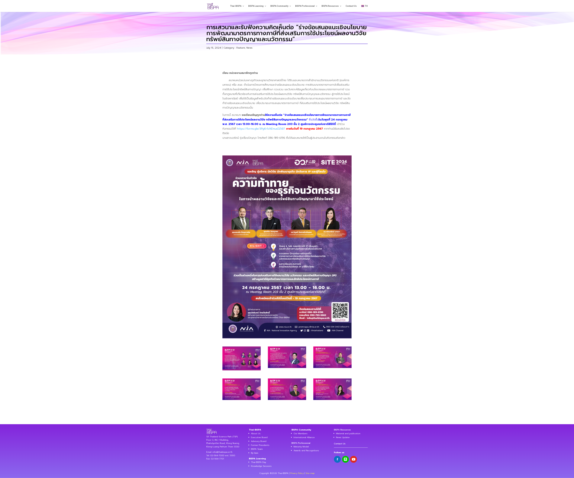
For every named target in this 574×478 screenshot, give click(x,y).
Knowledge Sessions (261, 466)
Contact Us (351, 6)
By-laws (254, 453)
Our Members (300, 433)
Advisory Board (258, 441)
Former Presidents (260, 445)
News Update (343, 437)
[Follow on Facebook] (337, 459)
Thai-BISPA (235, 6)
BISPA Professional (305, 6)
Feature (240, 48)
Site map (310, 473)
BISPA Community (279, 6)
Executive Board (259, 437)
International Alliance (304, 437)
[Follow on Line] (345, 459)
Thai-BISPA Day (258, 462)
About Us (256, 433)
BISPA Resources (330, 6)
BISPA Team (257, 449)
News (249, 48)
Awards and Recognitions (306, 450)
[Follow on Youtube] (353, 459)
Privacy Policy (297, 473)
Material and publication (348, 433)
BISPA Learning (256, 6)
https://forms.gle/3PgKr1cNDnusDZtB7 (261, 129)
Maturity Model (301, 446)
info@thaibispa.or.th (222, 452)
